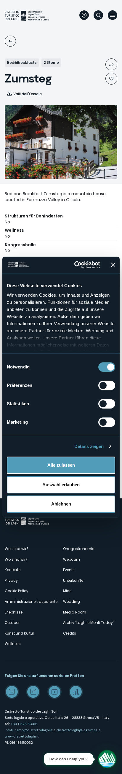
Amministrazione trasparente (31, 601)
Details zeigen (89, 446)
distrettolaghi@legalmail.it (78, 730)
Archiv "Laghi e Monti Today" (88, 622)
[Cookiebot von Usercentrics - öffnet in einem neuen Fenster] (75, 265)
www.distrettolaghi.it (22, 736)
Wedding (71, 601)
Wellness (13, 643)
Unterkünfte (10, 41)
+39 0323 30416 (24, 723)
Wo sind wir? (16, 559)
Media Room (74, 612)
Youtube (54, 692)
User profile (84, 15)
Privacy (11, 580)
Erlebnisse (14, 612)
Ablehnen (61, 503)
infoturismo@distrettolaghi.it (29, 730)
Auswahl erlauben (61, 484)
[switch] (106, 385)
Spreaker (76, 692)
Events (69, 569)
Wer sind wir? (16, 548)
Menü (112, 15)
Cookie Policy (16, 590)
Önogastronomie (78, 548)
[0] (111, 79)
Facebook (12, 692)
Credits (69, 633)
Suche (98, 15)
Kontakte (12, 569)
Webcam (71, 559)
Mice (67, 590)
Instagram (33, 692)
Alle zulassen (61, 465)
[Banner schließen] (113, 265)
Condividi (111, 64)
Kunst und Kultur (19, 633)
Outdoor (12, 622)
